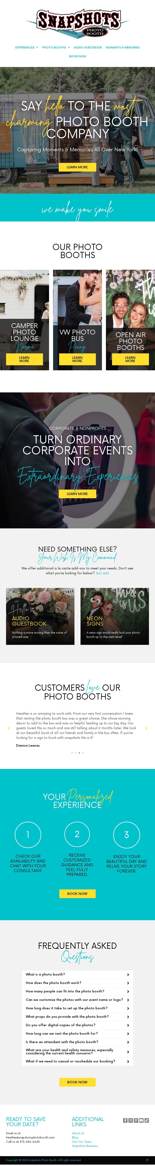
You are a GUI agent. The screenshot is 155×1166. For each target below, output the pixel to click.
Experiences (24, 47)
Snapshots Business (85, 1146)
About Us (78, 1133)
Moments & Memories (123, 47)
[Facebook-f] (125, 1120)
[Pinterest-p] (136, 1120)
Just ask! (102, 573)
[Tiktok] (147, 1120)
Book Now (77, 56)
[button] (72, 752)
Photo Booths (54, 47)
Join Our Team (81, 1141)
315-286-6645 (30, 1141)
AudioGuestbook (29, 621)
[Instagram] (130, 1120)
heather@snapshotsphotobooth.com (30, 1137)
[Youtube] (141, 1120)
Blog (75, 1137)
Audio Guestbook (88, 47)
